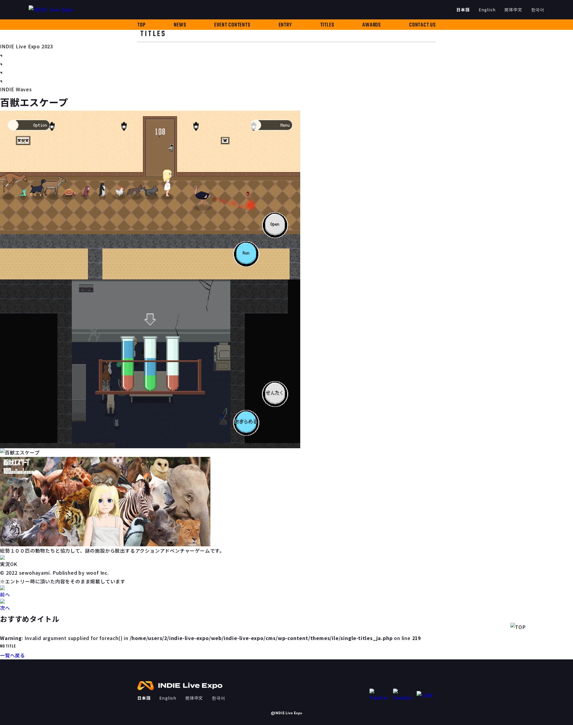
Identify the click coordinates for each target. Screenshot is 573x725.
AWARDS (371, 25)
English (487, 10)
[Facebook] (402, 695)
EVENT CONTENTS (232, 25)
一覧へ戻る (12, 655)
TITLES (327, 25)
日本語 (462, 10)
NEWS (180, 25)
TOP (141, 25)
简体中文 (513, 10)
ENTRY (285, 25)
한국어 (537, 10)
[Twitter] (379, 695)
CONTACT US (422, 25)
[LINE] (426, 695)
